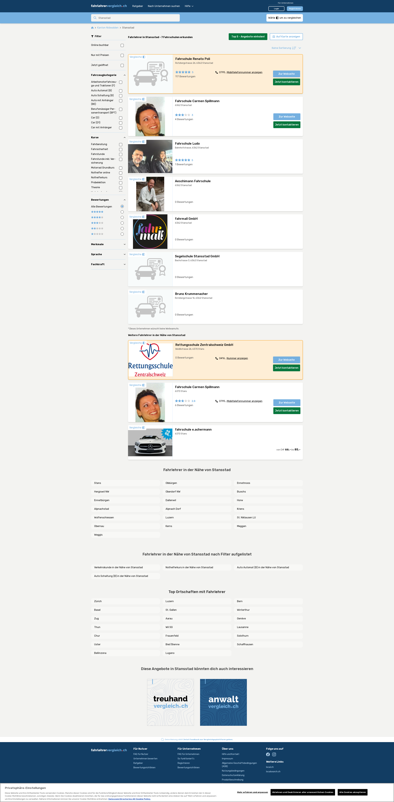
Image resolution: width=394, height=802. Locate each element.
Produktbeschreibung (232, 779)
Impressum (227, 758)
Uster (97, 644)
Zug (96, 618)
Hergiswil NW (101, 491)
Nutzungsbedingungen (233, 771)
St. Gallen (171, 609)
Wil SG (169, 627)
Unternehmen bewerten (145, 758)
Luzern (170, 517)
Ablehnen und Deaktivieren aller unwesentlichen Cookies (302, 792)
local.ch (270, 767)
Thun (97, 627)
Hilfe (187, 6)
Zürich (98, 601)
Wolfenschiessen (104, 517)
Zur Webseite (286, 73)
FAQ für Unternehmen (188, 754)
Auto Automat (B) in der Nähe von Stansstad (263, 567)
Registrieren (295, 9)
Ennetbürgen (101, 500)
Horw (240, 500)
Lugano (170, 653)
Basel (97, 609)
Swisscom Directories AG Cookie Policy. (129, 799)
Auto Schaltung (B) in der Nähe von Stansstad (121, 576)
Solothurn (243, 635)
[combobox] (138, 18)
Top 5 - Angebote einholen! (248, 36)
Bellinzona (100, 653)
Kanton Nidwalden (108, 27)
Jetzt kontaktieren (286, 81)
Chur (97, 635)
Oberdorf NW (173, 491)
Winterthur (243, 609)
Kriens (240, 508)
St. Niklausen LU (246, 517)
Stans (97, 483)
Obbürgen (171, 483)
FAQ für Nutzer (140, 754)
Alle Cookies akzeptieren (352, 792)
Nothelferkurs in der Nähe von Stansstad (189, 567)
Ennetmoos (243, 483)
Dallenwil (171, 500)
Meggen (241, 526)
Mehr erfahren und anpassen (252, 792)
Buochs (241, 491)
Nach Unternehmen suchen (164, 6)
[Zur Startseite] (110, 6)
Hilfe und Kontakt (230, 754)
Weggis (98, 534)
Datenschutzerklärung (233, 775)
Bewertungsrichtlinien (144, 767)
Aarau (169, 618)
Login (276, 9)
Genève (241, 618)
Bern (240, 601)
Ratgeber (137, 6)
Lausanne (242, 627)
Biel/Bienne (172, 644)
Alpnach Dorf (173, 508)
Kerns (169, 526)
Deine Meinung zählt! (199, 739)
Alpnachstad (101, 508)
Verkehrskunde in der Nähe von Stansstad (118, 567)
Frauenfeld (172, 635)
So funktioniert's (186, 758)
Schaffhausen (245, 644)
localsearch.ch (273, 771)
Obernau (99, 526)
